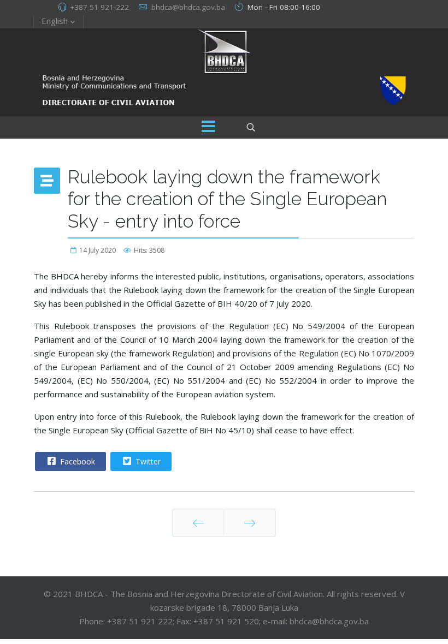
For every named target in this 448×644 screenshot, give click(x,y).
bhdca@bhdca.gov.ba (188, 7)
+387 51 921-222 (99, 7)
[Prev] (198, 522)
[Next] (249, 522)
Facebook (76, 461)
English (55, 20)
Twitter (147, 461)
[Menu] (208, 127)
